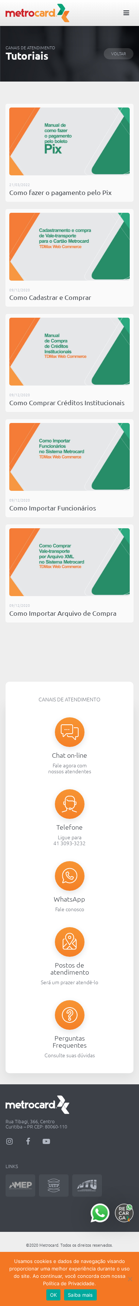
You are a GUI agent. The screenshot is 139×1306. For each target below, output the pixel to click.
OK (53, 1295)
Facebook (27, 1141)
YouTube (46, 1141)
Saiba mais (80, 1295)
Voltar (118, 53)
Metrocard (37, 13)
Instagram (9, 1141)
